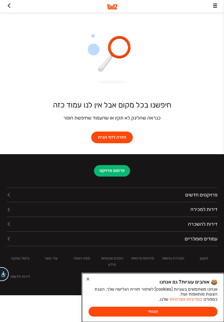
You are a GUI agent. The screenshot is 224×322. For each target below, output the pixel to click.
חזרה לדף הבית (112, 137)
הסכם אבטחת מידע (112, 261)
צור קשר (50, 258)
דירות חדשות (20, 276)
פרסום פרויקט (112, 170)
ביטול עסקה (20, 258)
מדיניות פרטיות (142, 258)
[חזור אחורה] (9, 6)
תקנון (204, 258)
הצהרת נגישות (173, 258)
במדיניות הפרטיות (186, 299)
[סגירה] (87, 279)
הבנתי (153, 311)
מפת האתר (81, 258)
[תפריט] (215, 6)
